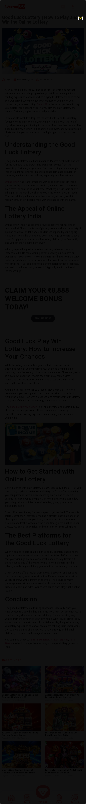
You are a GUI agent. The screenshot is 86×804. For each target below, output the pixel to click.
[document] (43, 402)
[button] (80, 18)
